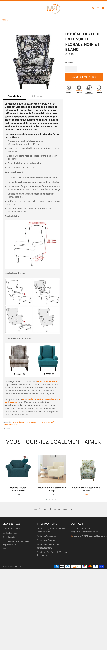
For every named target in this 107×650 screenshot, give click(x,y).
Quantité (69, 63)
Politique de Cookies (46, 540)
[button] (46, 499)
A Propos (37, 96)
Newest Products (10, 425)
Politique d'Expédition (46, 536)
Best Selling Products (21, 422)
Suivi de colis (9, 537)
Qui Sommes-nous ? (12, 528)
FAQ (4, 549)
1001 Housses (15, 566)
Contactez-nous (10, 533)
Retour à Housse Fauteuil (55, 509)
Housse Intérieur (50, 422)
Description (14, 96)
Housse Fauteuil (36, 422)
